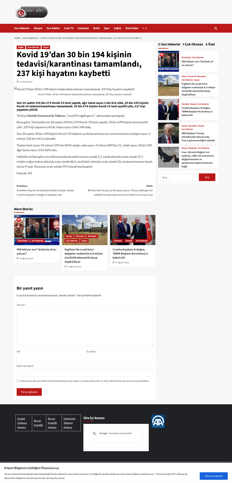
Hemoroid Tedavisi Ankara (69, 423)
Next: (120, 190)
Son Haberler (22, 28)
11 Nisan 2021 (26, 81)
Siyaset (129, 240)
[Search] (216, 28)
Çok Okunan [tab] (193, 44)
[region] (116, 473)
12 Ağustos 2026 (74, 266)
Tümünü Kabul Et (214, 475)
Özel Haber (132, 28)
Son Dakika (53, 28)
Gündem (118, 240)
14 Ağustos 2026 (26, 258)
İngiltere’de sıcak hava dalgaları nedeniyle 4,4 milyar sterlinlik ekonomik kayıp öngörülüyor (84, 256)
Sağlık (117, 28)
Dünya (69, 236)
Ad (18, 351)
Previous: (45, 190)
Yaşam (46, 47)
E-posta (91, 351)
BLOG (96, 28)
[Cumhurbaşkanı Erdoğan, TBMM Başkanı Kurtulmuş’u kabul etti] (132, 230)
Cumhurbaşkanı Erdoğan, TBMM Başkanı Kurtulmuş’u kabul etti (130, 254)
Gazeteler (83, 28)
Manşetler (92, 236)
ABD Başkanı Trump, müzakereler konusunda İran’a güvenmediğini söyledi (198, 137)
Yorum (21, 304)
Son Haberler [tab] (170, 44)
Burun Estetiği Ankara (52, 423)
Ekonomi (80, 236)
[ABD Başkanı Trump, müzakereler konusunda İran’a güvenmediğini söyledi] (168, 132)
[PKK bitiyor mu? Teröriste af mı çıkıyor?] (36, 230)
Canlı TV (69, 28)
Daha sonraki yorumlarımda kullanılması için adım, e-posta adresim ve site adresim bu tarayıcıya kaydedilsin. (84, 380)
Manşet (38, 28)
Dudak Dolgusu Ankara (22, 423)
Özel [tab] (211, 44)
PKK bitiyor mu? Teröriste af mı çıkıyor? (36, 252)
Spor (107, 28)
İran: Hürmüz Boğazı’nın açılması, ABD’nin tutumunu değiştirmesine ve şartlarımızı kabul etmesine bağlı (198, 159)
